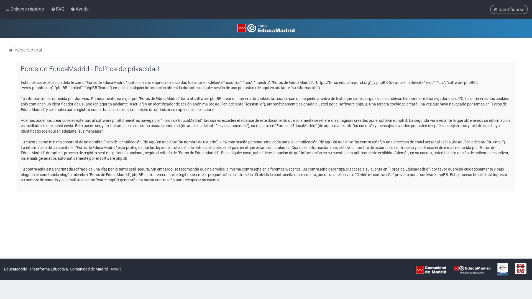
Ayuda (116, 269)
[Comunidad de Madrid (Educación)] (431, 269)
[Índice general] (266, 28)
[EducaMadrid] (472, 269)
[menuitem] (58, 9)
